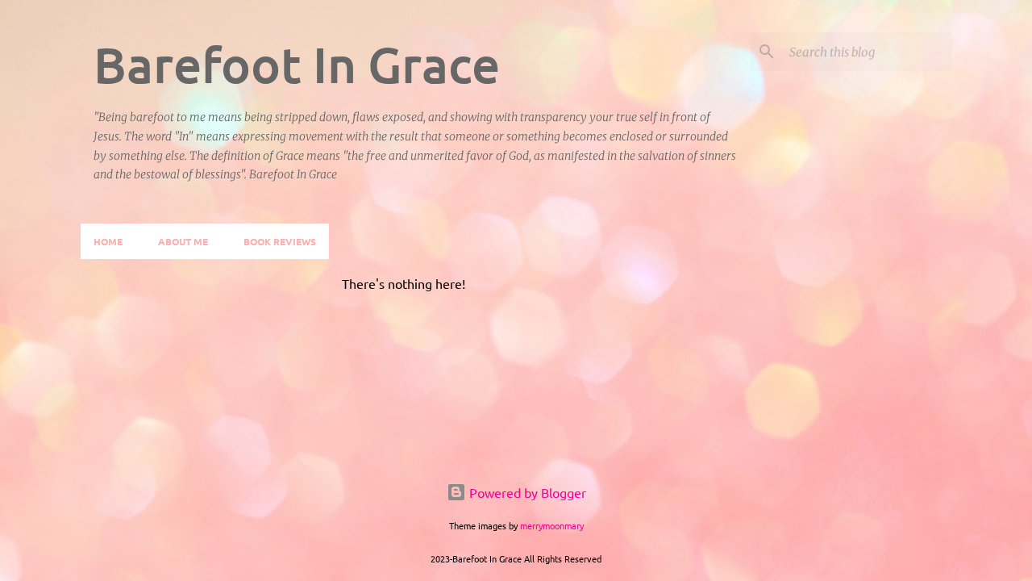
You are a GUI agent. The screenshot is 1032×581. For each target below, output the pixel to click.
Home (108, 241)
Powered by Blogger (526, 492)
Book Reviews (279, 241)
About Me (183, 241)
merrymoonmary (552, 525)
